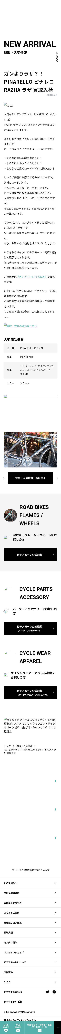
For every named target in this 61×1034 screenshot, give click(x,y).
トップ (7, 746)
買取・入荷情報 (24, 746)
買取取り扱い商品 (13, 922)
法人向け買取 (10, 942)
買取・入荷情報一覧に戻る (30, 478)
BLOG (7, 982)
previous (4, 477)
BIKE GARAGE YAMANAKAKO (19, 1012)
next (55, 477)
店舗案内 (8, 972)
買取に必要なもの (13, 902)
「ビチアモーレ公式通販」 (32, 276)
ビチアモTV (10, 1002)
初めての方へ (10, 882)
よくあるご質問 (11, 912)
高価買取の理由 (11, 892)
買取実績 (8, 932)
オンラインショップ (14, 952)
